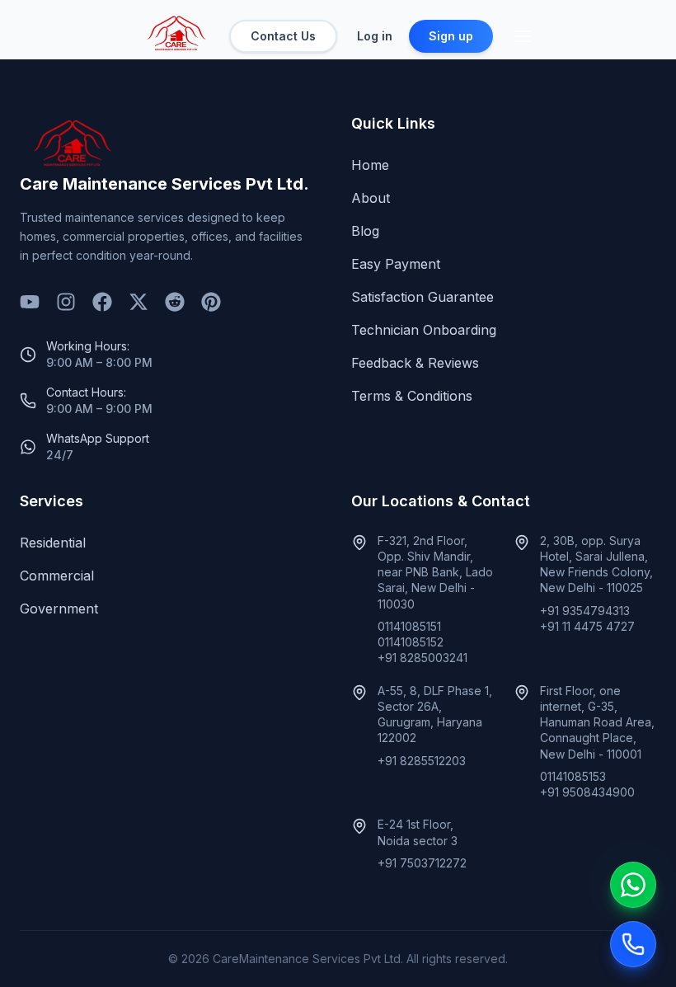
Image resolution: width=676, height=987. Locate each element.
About (370, 198)
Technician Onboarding (423, 330)
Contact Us (283, 36)
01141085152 (411, 642)
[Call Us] (633, 944)
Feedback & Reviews (415, 363)
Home (370, 165)
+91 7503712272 (422, 863)
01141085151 (409, 626)
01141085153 (573, 776)
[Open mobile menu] (522, 36)
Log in (374, 36)
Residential (53, 542)
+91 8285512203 (422, 761)
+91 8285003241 (422, 658)
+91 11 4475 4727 (587, 626)
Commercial (57, 575)
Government (59, 608)
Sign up (451, 36)
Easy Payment (395, 264)
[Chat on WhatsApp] (633, 885)
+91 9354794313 (585, 611)
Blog (365, 231)
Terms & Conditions (411, 396)
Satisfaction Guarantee (422, 297)
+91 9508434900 (587, 792)
